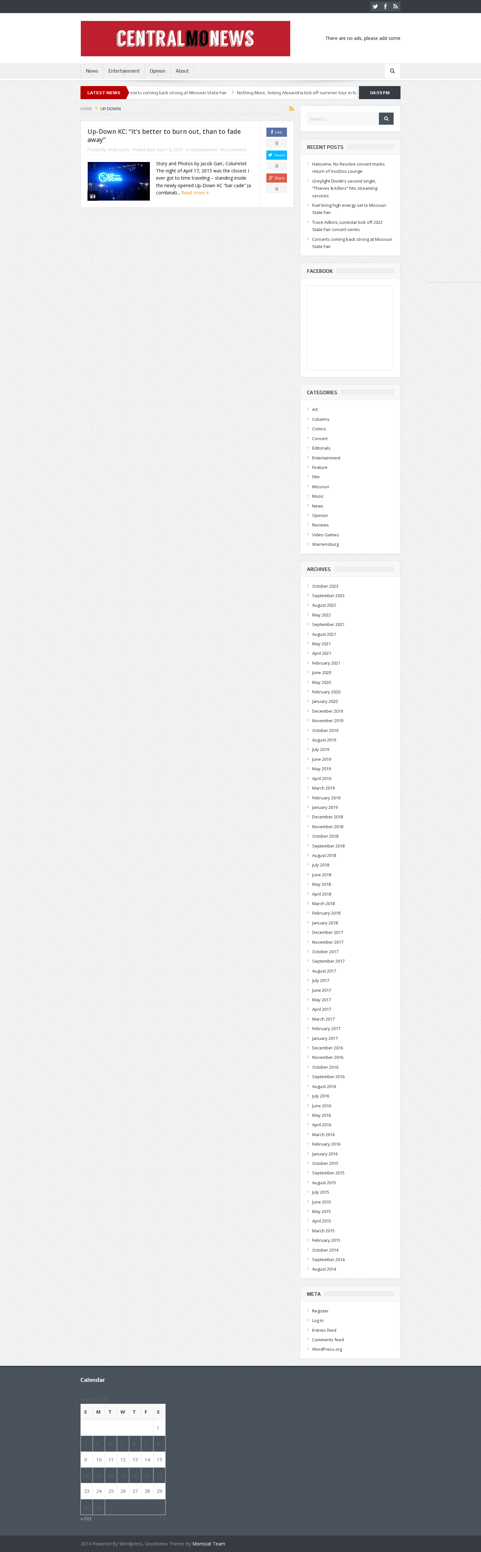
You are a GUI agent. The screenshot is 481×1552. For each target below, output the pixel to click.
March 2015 (323, 1231)
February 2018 (326, 913)
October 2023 (325, 586)
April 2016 (321, 1125)
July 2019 (320, 749)
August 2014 (324, 1269)
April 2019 (321, 778)
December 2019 (327, 711)
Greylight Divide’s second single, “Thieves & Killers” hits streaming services (344, 188)
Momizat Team (208, 1544)
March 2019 (323, 788)
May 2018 (321, 884)
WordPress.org (327, 1349)
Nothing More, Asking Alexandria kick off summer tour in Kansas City (256, 92)
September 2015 (328, 1173)
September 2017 (328, 961)
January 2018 (325, 923)
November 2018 (327, 827)
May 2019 (321, 769)
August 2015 (324, 1183)
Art (315, 409)
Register (320, 1311)
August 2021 (324, 634)
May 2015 (321, 1211)
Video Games (325, 535)
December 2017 (327, 932)
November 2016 (327, 1057)
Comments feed (328, 1340)
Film (316, 477)
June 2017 (321, 990)
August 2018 (324, 855)
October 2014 (325, 1250)
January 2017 (325, 1038)
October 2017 (325, 951)
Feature (320, 467)
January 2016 (325, 1154)
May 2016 (321, 1115)
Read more (193, 192)
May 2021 (321, 644)
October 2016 (325, 1067)
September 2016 (328, 1076)
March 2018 (323, 903)
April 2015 (321, 1221)
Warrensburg (325, 544)
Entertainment (124, 71)
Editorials (321, 448)
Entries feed (324, 1330)
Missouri (320, 487)
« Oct (86, 1518)
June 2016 (321, 1106)
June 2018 (321, 875)
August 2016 (324, 1086)
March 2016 (323, 1134)
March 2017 (323, 1019)
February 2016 (326, 1144)
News (92, 71)
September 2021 (328, 624)
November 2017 (327, 942)
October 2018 (325, 836)
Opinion (158, 71)
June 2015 (321, 1202)
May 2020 (321, 682)
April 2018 (321, 894)
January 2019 (325, 807)
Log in (318, 1320)
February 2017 (326, 1028)
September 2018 (328, 846)
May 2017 (321, 1000)
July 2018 (320, 865)
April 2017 (321, 1009)
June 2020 (321, 672)
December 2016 (327, 1048)
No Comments (233, 149)
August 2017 (324, 971)
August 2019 (324, 740)
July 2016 (320, 1096)
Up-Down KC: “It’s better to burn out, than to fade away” (164, 135)
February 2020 (326, 692)
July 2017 (320, 980)
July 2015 (320, 1192)
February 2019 (326, 798)
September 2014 (328, 1259)
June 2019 (321, 759)
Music (318, 496)
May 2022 (321, 615)
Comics (319, 429)
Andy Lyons (118, 149)
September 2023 (328, 595)
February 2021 (326, 663)
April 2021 (321, 653)
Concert (320, 438)
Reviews (320, 525)
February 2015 (326, 1240)
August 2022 (324, 605)
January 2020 (325, 701)
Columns (321, 419)
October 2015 (325, 1163)
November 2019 (327, 720)
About (182, 71)
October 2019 (325, 730)
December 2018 (327, 817)
